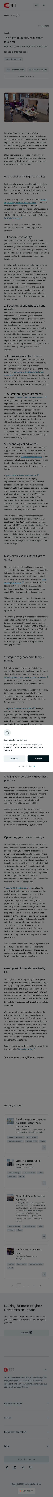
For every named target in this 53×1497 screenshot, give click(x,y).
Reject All (14, 758)
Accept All (38, 758)
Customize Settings (26, 766)
